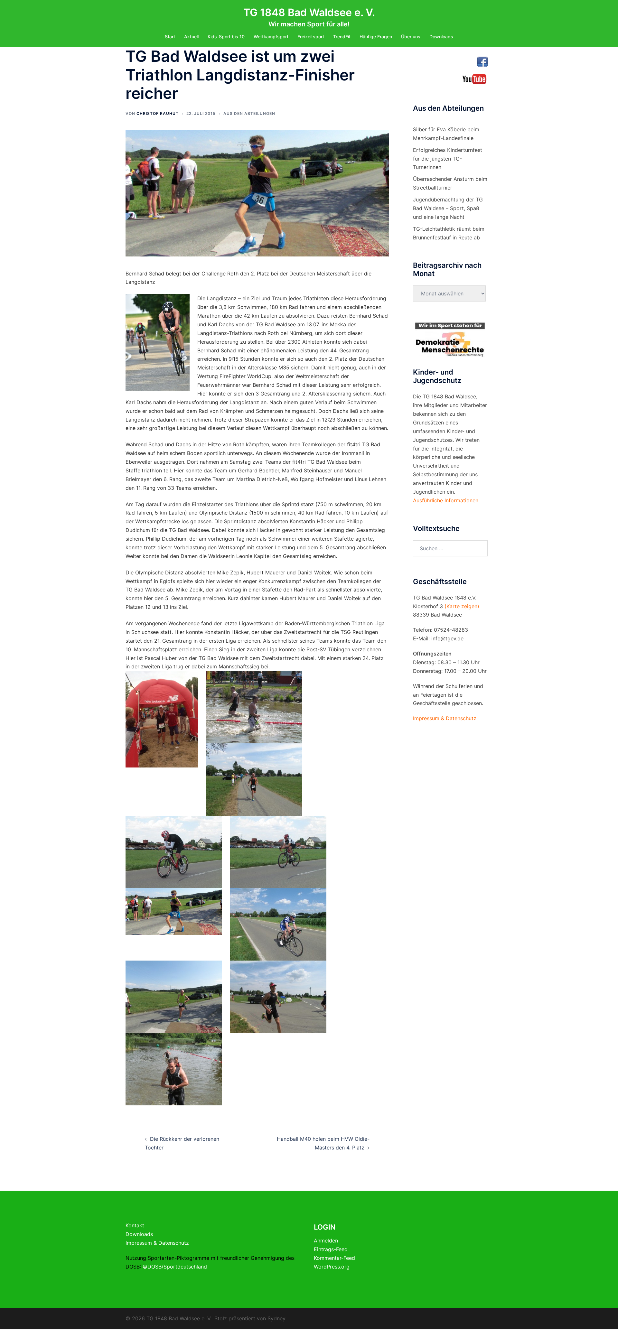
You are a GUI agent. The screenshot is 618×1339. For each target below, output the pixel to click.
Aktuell (191, 36)
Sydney (276, 1318)
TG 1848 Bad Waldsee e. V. (309, 12)
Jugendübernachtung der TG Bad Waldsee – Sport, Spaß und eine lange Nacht (448, 208)
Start (170, 36)
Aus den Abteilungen (249, 113)
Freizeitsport (310, 36)
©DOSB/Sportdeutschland (175, 1266)
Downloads (441, 36)
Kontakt (135, 1225)
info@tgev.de (447, 638)
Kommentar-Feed (334, 1258)
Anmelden (326, 1240)
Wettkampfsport (271, 36)
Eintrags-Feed (331, 1249)
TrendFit (342, 36)
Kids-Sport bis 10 (226, 36)
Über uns (410, 36)
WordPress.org (332, 1266)
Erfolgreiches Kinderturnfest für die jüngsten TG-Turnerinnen (447, 159)
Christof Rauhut (157, 113)
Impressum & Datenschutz (157, 1243)
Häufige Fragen (376, 36)
